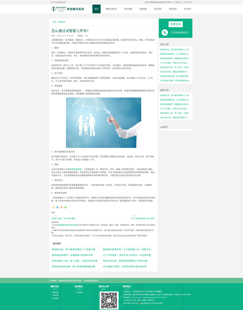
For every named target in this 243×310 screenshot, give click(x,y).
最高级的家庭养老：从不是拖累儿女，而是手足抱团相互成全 (133, 249)
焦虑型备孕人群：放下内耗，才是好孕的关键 (74, 260)
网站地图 (56, 298)
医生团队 (158, 9)
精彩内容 (55, 286)
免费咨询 (175, 24)
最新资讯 (61, 22)
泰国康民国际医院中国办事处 (70, 280)
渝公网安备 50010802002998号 (152, 303)
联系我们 (127, 286)
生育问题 (56, 295)
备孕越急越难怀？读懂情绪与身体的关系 (72, 255)
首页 (96, 9)
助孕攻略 (128, 9)
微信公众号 (104, 286)
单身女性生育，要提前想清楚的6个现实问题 (125, 260)
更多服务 (79, 286)
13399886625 (179, 32)
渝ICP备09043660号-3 (131, 303)
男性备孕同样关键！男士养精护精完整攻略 (73, 266)
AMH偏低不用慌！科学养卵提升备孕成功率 (125, 266)
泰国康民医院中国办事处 (68, 225)
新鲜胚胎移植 (75, 169)
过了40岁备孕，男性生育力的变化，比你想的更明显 (129, 255)
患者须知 (173, 9)
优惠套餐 (143, 9)
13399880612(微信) (153, 291)
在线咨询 (80, 292)
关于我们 (187, 9)
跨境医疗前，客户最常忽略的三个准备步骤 (73, 249)
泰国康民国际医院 (91, 280)
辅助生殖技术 (111, 9)
